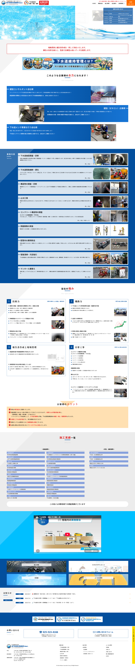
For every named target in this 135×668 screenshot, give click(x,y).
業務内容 (100, 3)
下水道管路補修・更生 (64, 649)
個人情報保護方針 (110, 654)
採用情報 (121, 3)
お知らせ (108, 649)
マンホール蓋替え (63, 660)
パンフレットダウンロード (88, 651)
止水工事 (62, 653)
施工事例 (107, 3)
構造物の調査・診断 (64, 651)
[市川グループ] (43, 619)
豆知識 (107, 647)
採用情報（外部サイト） (88, 653)
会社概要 (85, 649)
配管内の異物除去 (63, 655)
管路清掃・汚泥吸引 (64, 658)
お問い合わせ (131, 4)
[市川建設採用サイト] (91, 619)
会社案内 (114, 3)
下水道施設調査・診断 (64, 647)
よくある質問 (109, 645)
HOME (94, 3)
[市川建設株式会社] (67, 619)
